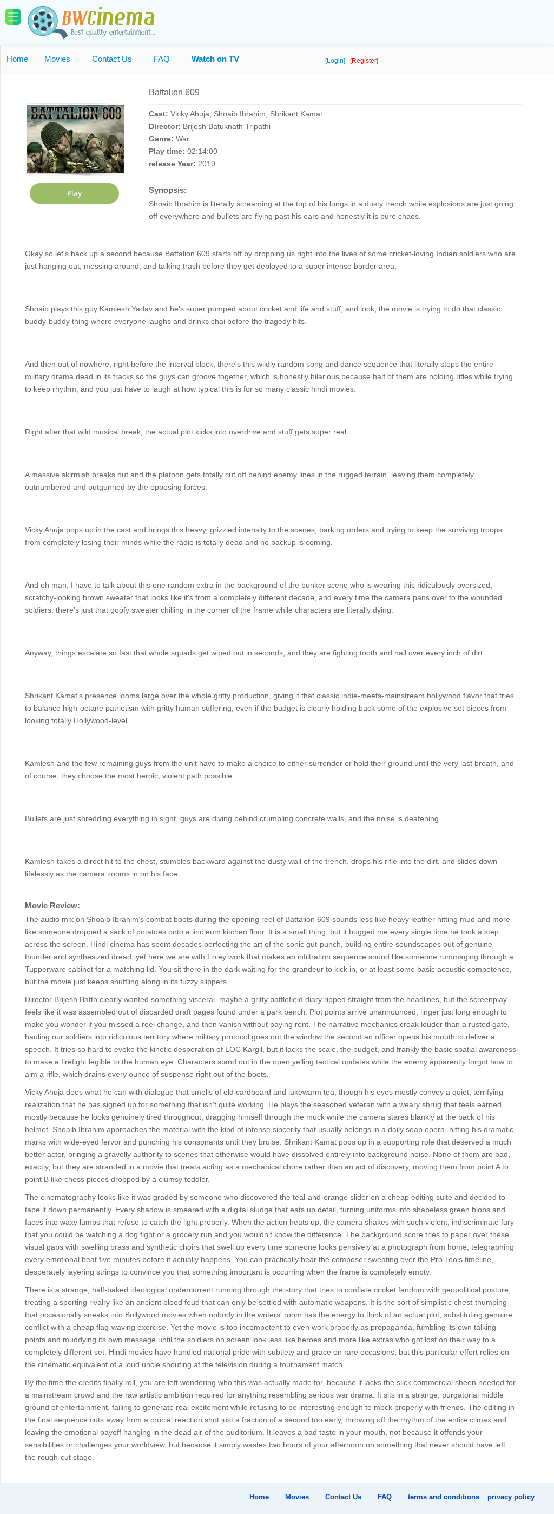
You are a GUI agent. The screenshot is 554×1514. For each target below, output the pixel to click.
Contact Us (112, 58)
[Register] (364, 60)
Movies (57, 58)
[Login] (336, 60)
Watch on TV (215, 58)
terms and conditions (443, 1497)
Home (17, 58)
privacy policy (511, 1497)
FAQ (162, 58)
